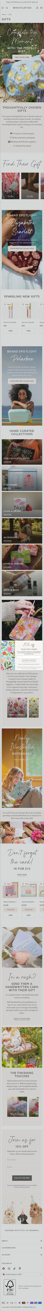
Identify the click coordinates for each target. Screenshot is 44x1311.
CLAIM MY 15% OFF (29, 660)
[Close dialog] (2, 642)
